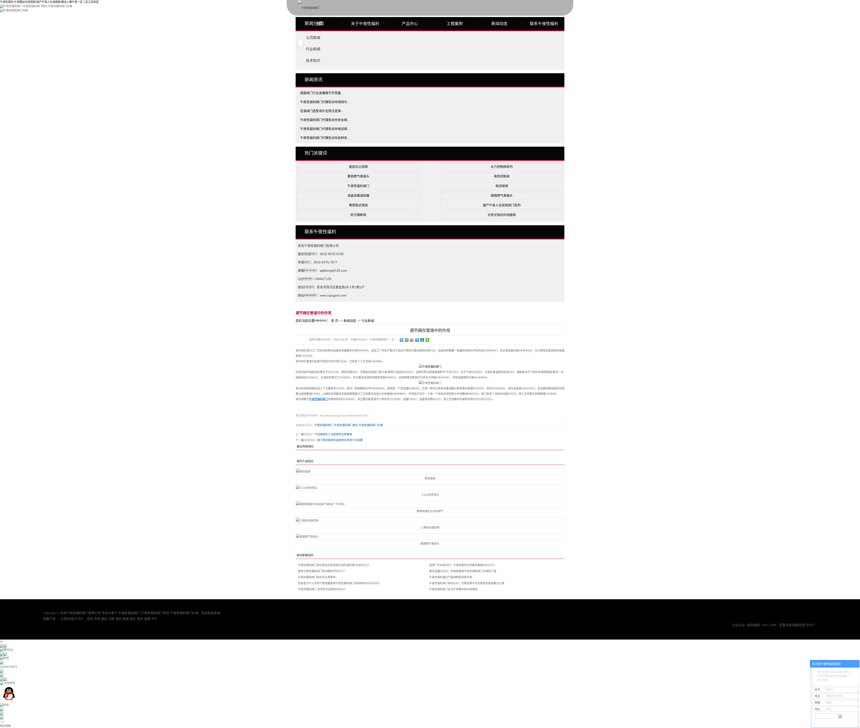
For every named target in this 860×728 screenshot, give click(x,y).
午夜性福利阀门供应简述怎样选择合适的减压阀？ (334, 565)
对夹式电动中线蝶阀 (502, 215)
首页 (320, 23)
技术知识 (313, 60)
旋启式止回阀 (358, 166)
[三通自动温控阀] (430, 520)
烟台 (104, 619)
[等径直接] (430, 471)
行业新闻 (313, 49)
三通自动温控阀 (430, 527)
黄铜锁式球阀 (358, 205)
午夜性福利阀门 (358, 186)
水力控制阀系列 (502, 166)
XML (773, 625)
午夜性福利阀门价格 (371, 425)
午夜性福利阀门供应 (346, 425)
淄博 (147, 619)
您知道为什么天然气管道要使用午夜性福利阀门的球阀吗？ (339, 583)
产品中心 (410, 23)
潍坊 (118, 619)
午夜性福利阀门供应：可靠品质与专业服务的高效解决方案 (466, 583)
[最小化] (855, 664)
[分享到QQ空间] (407, 340)
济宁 (154, 619)
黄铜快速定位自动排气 (430, 511)
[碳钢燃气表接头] (430, 537)
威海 (126, 619)
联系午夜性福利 (544, 23)
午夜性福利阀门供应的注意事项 (316, 577)
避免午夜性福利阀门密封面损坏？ (322, 571)
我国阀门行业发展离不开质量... (322, 93)
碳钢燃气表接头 (502, 195)
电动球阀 (501, 186)
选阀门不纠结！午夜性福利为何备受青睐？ (462, 565)
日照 (111, 619)
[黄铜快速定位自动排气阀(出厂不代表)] (430, 504)
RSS (765, 625)
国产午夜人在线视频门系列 (501, 205)
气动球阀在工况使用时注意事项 (333, 434)
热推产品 (49, 619)
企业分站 (738, 625)
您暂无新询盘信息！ (798, 625)
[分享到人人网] (422, 340)
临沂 (133, 619)
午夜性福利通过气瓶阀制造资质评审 (450, 577)
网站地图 (754, 625)
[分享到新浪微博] (412, 340)
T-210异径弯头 (430, 494)
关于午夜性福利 (365, 23)
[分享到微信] (427, 340)
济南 (97, 619)
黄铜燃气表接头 (358, 176)
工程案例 (455, 23)
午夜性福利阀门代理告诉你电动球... (325, 129)
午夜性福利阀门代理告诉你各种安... (325, 138)
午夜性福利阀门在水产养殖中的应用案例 (453, 589)
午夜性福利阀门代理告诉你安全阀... (325, 120)
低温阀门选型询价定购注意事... (322, 111)
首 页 (334, 320)
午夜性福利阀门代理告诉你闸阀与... (325, 102)
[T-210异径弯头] (430, 488)
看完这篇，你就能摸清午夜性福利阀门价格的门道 (462, 571)
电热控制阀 (502, 176)
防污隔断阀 (358, 215)
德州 (140, 619)
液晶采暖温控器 (358, 195)
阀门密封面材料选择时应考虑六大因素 (340, 440)
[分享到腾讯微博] (417, 340)
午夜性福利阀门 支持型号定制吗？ (322, 589)
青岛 (90, 619)
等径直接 (430, 478)
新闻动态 (499, 23)
